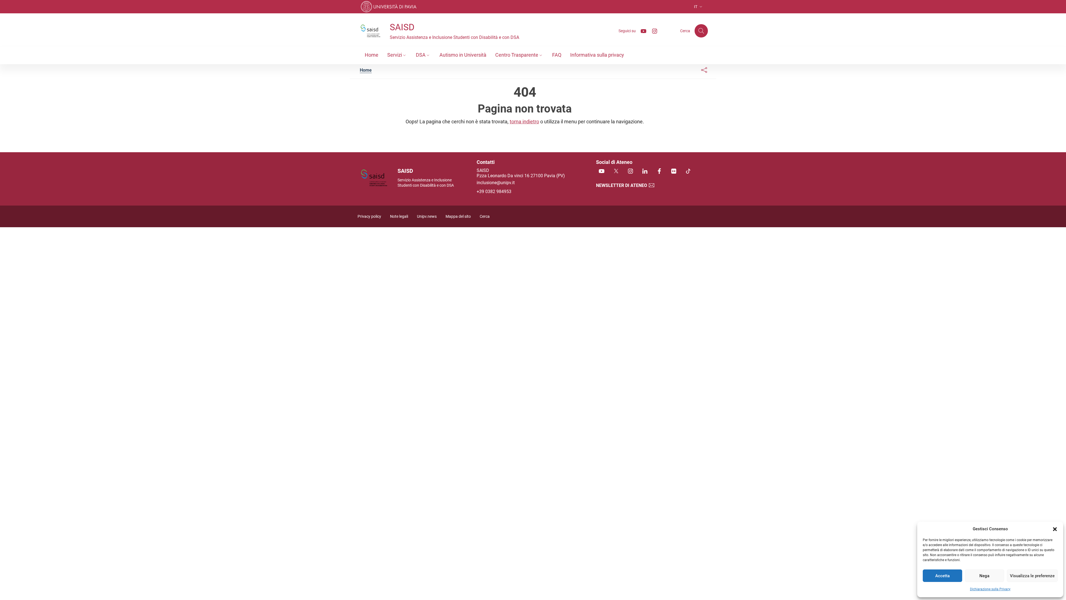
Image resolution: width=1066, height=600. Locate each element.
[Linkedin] (644, 171)
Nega (984, 575)
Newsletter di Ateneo (622, 185)
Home (366, 70)
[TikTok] (688, 171)
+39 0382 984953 (494, 191)
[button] (1055, 529)
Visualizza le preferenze (1032, 575)
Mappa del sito (458, 216)
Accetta (942, 575)
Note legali (399, 216)
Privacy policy (369, 216)
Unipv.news (427, 216)
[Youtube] (641, 31)
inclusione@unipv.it (496, 182)
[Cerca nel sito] (701, 31)
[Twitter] (616, 171)
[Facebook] (659, 171)
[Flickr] (673, 171)
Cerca (485, 216)
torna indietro (524, 121)
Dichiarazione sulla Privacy (990, 589)
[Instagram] (652, 31)
